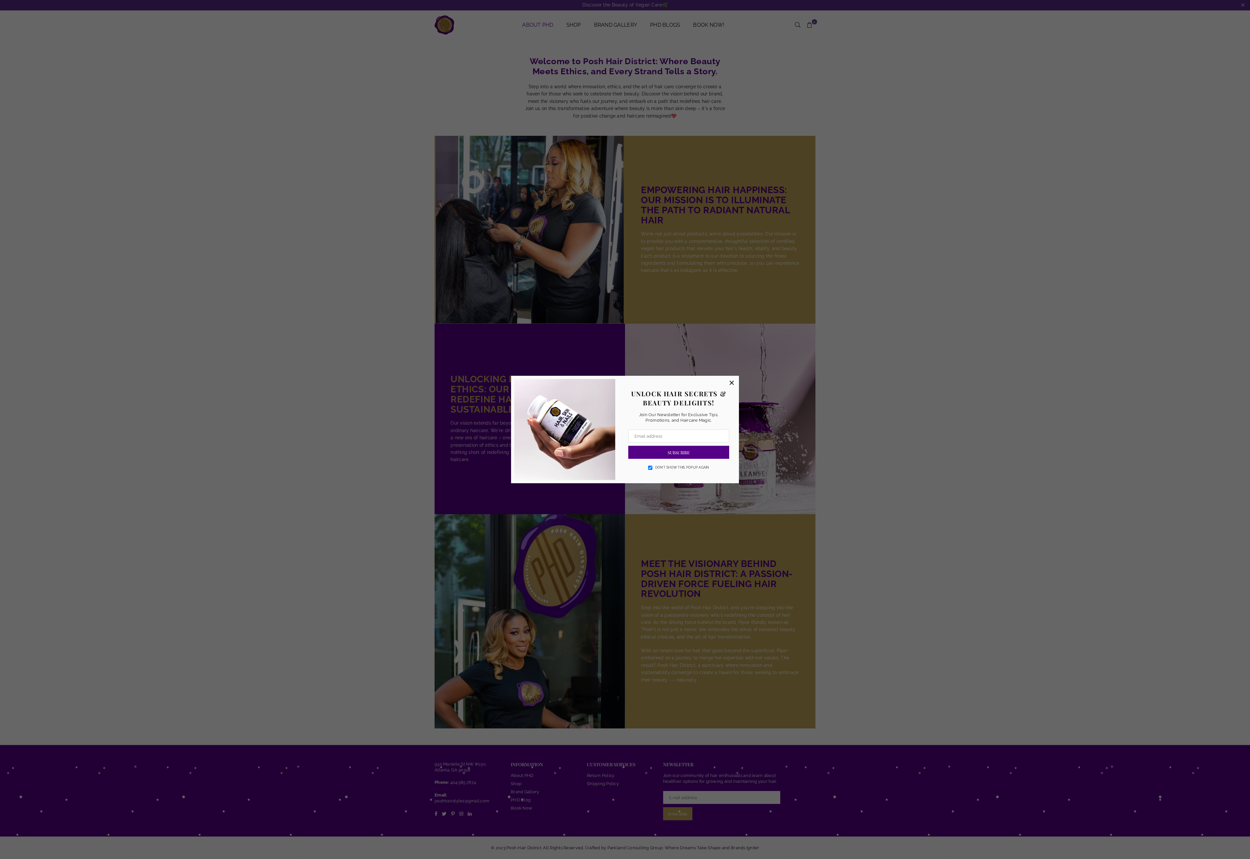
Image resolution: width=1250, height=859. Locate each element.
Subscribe (679, 452)
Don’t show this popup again (682, 467)
